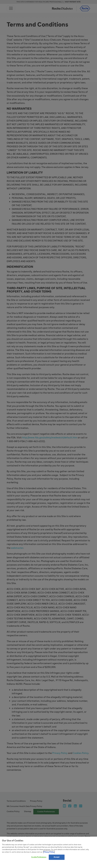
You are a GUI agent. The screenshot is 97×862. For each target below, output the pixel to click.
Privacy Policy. (49, 852)
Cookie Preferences (38, 857)
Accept (56, 857)
